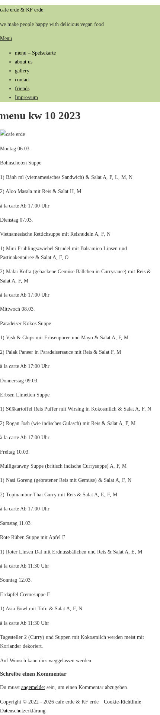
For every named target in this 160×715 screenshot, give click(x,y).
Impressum (26, 97)
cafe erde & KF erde (21, 10)
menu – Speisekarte (35, 53)
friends (22, 88)
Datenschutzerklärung (22, 711)
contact (22, 79)
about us (23, 62)
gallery (22, 71)
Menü (6, 38)
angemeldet (33, 687)
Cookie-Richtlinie (122, 702)
